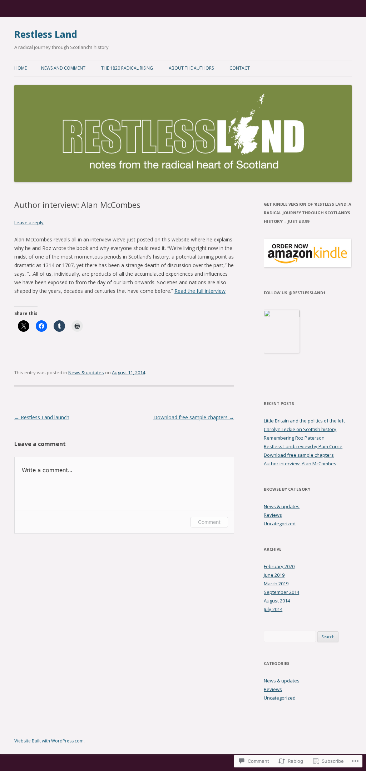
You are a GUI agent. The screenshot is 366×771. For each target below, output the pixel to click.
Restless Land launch (41, 417)
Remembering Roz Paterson (294, 438)
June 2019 (274, 575)
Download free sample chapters (193, 417)
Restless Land (45, 34)
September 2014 (281, 592)
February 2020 (279, 566)
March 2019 (276, 583)
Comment (209, 522)
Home (20, 68)
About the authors (191, 68)
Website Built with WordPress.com (49, 741)
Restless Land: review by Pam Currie (303, 446)
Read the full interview (200, 290)
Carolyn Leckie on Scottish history (300, 429)
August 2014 (277, 600)
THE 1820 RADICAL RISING (127, 68)
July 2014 (273, 609)
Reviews (273, 515)
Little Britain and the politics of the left (304, 420)
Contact (239, 68)
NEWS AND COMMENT (63, 68)
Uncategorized (280, 523)
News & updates (86, 372)
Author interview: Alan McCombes (300, 463)
